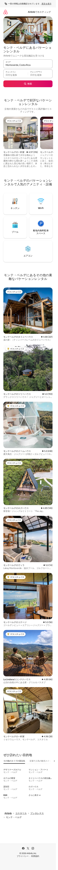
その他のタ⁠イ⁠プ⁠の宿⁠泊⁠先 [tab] (14, 761)
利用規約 (35, 856)
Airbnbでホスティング (39, 11)
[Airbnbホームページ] (5, 12)
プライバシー (23, 856)
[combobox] (28, 65)
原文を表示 (46, 3)
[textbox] (16, 75)
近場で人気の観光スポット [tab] (41, 761)
